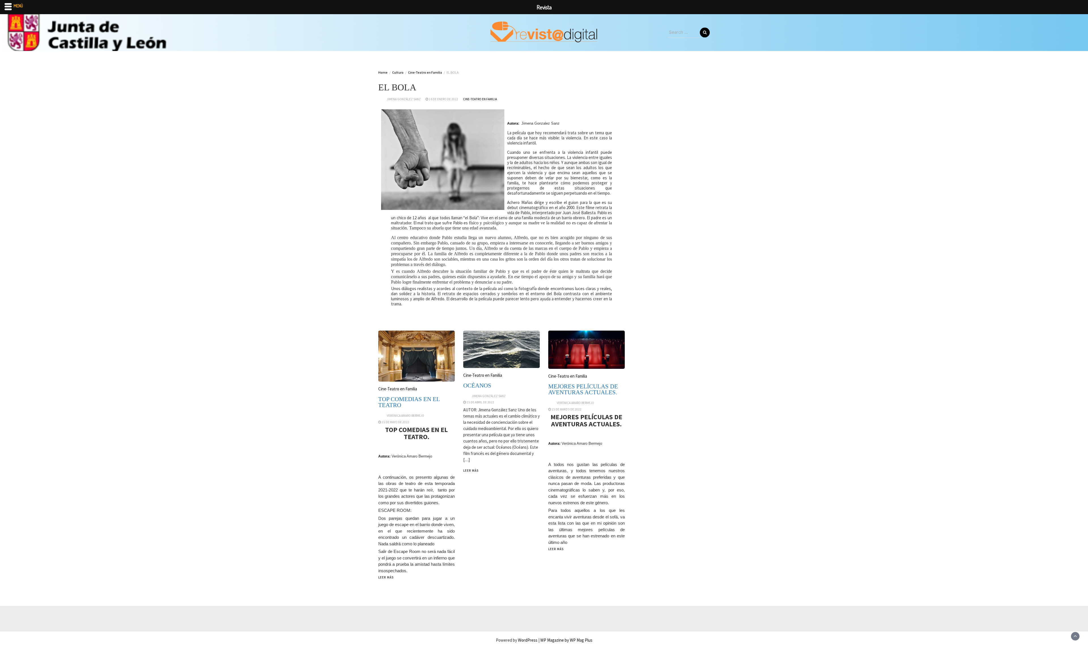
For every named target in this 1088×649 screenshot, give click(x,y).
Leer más (386, 577)
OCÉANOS (477, 385)
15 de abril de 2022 (480, 402)
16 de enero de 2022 (443, 99)
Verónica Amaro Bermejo (405, 416)
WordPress (527, 640)
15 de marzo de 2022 (566, 409)
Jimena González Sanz (404, 99)
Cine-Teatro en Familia (480, 99)
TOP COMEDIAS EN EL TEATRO (409, 402)
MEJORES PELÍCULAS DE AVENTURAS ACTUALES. (583, 389)
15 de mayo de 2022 (395, 422)
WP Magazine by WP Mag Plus (566, 640)
